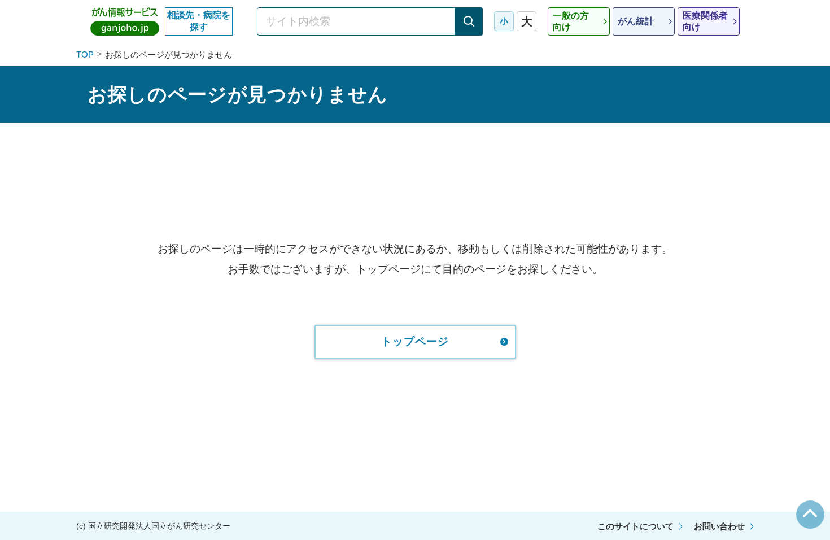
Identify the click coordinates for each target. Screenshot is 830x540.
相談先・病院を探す (198, 21)
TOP (85, 54)
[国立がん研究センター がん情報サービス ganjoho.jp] (124, 21)
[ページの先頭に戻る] (810, 514)
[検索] (469, 21)
